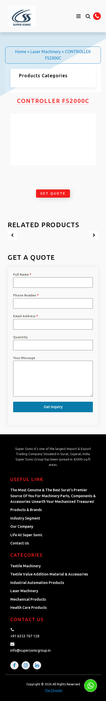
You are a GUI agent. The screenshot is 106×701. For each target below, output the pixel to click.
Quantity (20, 337)
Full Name (22, 274)
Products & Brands (26, 510)
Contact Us (19, 543)
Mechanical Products (28, 599)
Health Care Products (28, 608)
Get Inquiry (53, 407)
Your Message (24, 358)
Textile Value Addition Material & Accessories (49, 574)
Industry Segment (25, 518)
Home (20, 51)
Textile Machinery (25, 566)
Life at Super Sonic (26, 535)
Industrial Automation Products (37, 583)
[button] (88, 16)
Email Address (25, 316)
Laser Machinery (45, 51)
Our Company (21, 526)
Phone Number (26, 295)
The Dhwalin (54, 690)
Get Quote (53, 193)
